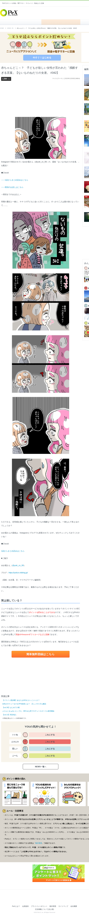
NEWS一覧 (10, 28)
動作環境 (38, 843)
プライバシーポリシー (39, 906)
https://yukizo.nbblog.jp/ (18, 573)
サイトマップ (63, 906)
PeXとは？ (16, 906)
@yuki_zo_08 (18, 565)
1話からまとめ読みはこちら (12, 551)
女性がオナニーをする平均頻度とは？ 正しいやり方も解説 (24, 704)
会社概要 (73, 906)
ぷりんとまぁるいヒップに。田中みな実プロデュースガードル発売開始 (28, 711)
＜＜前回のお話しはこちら (12, 187)
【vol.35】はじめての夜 (11, 707)
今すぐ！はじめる (42, 57)
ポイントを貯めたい (60, 22)
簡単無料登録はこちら (40, 654)
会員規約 (25, 906)
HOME (21, 22)
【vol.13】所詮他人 (9, 715)
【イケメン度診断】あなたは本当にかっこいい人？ (21, 700)
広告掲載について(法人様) (44, 909)
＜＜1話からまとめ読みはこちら (14, 180)
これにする (50, 735)
